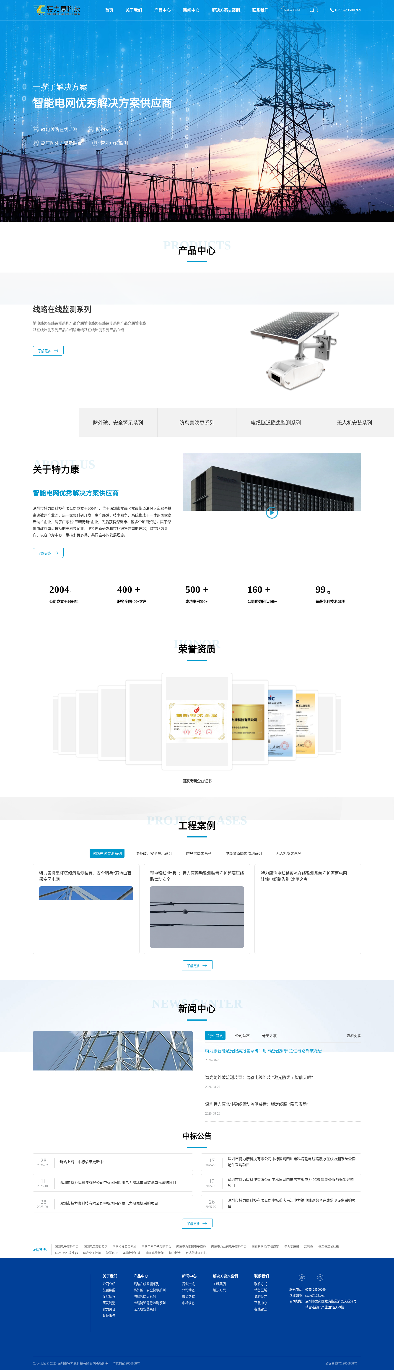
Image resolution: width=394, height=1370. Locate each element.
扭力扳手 (175, 1253)
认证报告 (109, 1315)
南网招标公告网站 (124, 1246)
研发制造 (109, 1303)
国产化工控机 (92, 1253)
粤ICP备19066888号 (126, 1363)
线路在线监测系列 (146, 1284)
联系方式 (260, 1284)
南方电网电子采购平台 (156, 1246)
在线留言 (260, 1309)
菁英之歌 (188, 1296)
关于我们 (134, 10)
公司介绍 (109, 1284)
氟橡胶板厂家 (132, 1253)
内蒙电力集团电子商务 (191, 1246)
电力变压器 (291, 1246)
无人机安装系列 (145, 1309)
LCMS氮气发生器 (66, 1253)
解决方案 (219, 1290)
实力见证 (109, 1309)
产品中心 (162, 10)
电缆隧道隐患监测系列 (150, 1303)
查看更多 (354, 1036)
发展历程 (109, 1296)
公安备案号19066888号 (341, 1363)
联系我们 (260, 10)
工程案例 (219, 1284)
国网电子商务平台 (67, 1246)
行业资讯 (188, 1284)
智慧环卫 (112, 1253)
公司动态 (188, 1290)
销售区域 (260, 1290)
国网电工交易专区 (96, 1246)
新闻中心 (191, 10)
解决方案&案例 (226, 10)
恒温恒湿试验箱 (328, 1246)
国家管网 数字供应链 (265, 1246)
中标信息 (188, 1303)
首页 (109, 10)
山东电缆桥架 (155, 1253)
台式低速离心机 (196, 1253)
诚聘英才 (260, 1296)
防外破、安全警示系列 (150, 1290)
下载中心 (260, 1303)
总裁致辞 (109, 1290)
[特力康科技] (57, 10)
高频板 (308, 1246)
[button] (358, 719)
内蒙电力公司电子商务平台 (229, 1246)
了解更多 (44, 351)
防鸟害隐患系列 (145, 1296)
